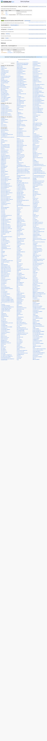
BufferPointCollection (5, 176)
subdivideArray (35, 211)
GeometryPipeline (20, 146)
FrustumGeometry (20, 116)
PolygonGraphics (36, 79)
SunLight (34, 214)
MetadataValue (19, 303)
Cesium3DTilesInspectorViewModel (39, 308)
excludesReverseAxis (20, 97)
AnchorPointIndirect (4, 130)
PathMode (18, 345)
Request (34, 144)
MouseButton (19, 318)
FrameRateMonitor (20, 113)
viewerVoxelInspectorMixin (38, 354)
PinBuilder (19, 355)
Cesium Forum (39, 56)
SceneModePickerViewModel (37, 340)
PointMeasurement (4, 92)
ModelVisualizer (20, 314)
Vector (2, 123)
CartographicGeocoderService (6, 215)
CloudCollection (4, 255)
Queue (34, 131)
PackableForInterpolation (21, 334)
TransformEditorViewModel (5, 97)
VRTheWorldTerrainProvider (38, 283)
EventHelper (19, 96)
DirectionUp (3, 353)
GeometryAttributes (20, 141)
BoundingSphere (15, 25)
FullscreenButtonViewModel (38, 318)
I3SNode (18, 214)
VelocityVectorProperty (37, 264)
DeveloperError (3, 350)
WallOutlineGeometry (36, 288)
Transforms (35, 247)
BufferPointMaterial (4, 178)
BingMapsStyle (3, 159)
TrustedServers (35, 252)
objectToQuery (19, 325)
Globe (18, 161)
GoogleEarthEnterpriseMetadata (22, 170)
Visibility (35, 273)
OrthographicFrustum (20, 331)
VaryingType (35, 261)
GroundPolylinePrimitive (21, 189)
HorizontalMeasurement (5, 81)
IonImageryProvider (20, 241)
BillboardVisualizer (4, 152)
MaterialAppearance (20, 282)
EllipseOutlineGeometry (21, 73)
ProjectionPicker (36, 335)
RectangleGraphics (36, 137)
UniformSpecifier (36, 256)
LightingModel (19, 273)
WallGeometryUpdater (36, 285)
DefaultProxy (3, 344)
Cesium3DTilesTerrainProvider (6, 228)
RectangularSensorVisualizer (6, 115)
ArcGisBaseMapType (4, 133)
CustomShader (3, 324)
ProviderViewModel (36, 338)
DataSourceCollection (5, 337)
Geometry (18, 138)
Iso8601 (18, 246)
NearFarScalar (19, 321)
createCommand (35, 315)
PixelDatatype (19, 357)
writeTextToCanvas (36, 299)
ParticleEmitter (20, 341)
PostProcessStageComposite (38, 109)
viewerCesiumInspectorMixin (38, 350)
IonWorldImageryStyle (21, 243)
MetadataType (19, 302)
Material (18, 281)
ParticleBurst (19, 339)
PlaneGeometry (35, 61)
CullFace (2, 317)
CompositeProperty (4, 272)
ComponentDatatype (4, 264)
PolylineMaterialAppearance (38, 95)
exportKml (18, 99)
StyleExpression (36, 210)
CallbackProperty (4, 204)
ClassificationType (4, 243)
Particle (18, 338)
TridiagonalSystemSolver (37, 251)
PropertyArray (35, 119)
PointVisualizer (36, 75)
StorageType (35, 206)
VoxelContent (35, 277)
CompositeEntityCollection (6, 268)
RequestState (35, 148)
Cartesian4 (3, 212)
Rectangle (34, 133)
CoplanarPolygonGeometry (5, 287)
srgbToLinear (35, 199)
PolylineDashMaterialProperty (38, 88)
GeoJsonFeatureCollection (21, 131)
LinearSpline (19, 275)
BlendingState (3, 163)
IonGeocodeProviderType (21, 238)
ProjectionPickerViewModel (38, 336)
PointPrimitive (35, 72)
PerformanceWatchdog (36, 332)
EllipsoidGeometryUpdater (21, 79)
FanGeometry (3, 118)
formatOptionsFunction (5, 77)
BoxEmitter (3, 168)
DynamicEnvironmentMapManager (22, 64)
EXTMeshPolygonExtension (21, 105)
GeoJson (18, 127)
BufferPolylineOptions (5, 194)
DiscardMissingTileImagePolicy (6, 356)
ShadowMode (35, 179)
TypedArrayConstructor (37, 255)
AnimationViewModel (36, 303)
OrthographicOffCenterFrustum (22, 333)
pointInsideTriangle (36, 71)
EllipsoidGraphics (20, 80)
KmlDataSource (19, 254)
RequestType (35, 149)
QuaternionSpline (36, 128)
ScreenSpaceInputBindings (37, 170)
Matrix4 (18, 290)
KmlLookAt (18, 257)
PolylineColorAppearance (37, 87)
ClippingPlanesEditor (5, 70)
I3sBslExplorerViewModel (37, 324)
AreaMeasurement (4, 68)
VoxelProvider (35, 280)
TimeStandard (35, 243)
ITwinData (18, 247)
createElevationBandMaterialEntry (7, 300)
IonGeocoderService (20, 239)
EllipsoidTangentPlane (21, 85)
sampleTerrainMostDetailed (38, 157)
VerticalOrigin (35, 268)
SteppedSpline (35, 203)
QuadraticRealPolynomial (37, 123)
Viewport (34, 271)
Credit (2, 312)
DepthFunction (3, 346)
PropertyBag (35, 120)
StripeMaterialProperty (37, 207)
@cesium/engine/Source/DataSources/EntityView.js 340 (37, 38)
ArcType (2, 139)
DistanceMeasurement (4, 72)
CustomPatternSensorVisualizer (6, 111)
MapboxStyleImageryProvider (22, 278)
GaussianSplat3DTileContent (22, 120)
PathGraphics (19, 343)
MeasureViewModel (4, 90)
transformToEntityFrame (37, 248)
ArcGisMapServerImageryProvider (7, 134)
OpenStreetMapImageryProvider (22, 329)
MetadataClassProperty (21, 295)
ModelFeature (19, 310)
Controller (3, 284)
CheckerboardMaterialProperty (6, 236)
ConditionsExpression (5, 276)
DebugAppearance (4, 340)
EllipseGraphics (20, 72)
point (34, 67)
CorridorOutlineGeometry (5, 296)
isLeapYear (19, 245)
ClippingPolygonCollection (6, 248)
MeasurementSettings (4, 88)
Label (18, 262)
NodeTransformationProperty (22, 323)
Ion (17, 237)
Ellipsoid (7, 14)
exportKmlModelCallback (21, 100)
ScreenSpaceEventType (37, 169)
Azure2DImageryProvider (5, 146)
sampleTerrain (35, 156)
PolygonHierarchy (36, 80)
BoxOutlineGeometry (4, 174)
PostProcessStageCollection (38, 108)
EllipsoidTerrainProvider (21, 87)
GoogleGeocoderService (21, 175)
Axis (1, 143)
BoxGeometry (3, 170)
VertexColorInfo (36, 265)
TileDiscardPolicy (36, 230)
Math (17, 286)
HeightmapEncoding (20, 196)
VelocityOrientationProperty (38, 263)
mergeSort (18, 291)
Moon (17, 315)
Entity (6, 11)
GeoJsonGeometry (20, 132)
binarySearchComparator (5, 155)
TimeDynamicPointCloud (37, 235)
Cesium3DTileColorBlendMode (6, 219)
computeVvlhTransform (5, 275)
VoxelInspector (35, 355)
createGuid (3, 304)
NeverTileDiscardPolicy (21, 322)
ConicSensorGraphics (4, 105)
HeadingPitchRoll (20, 193)
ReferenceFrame (35, 140)
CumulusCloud (3, 320)
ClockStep (2, 252)
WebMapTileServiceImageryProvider (39, 293)
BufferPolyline (3, 188)
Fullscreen (19, 119)
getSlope (2, 78)
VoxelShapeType (35, 281)
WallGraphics (35, 287)
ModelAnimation (19, 306)
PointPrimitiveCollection (37, 73)
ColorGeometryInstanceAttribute (7, 260)
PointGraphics (35, 69)
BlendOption (3, 164)
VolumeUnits (3, 101)
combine (2, 263)
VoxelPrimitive (35, 279)
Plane (18, 359)
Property (34, 117)
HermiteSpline (19, 201)
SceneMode (34, 160)
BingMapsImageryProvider (5, 158)
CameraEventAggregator (5, 207)
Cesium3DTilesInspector (37, 307)
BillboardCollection (4, 150)
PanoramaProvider (20, 337)
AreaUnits (2, 69)
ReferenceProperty (36, 141)
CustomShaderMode (4, 325)
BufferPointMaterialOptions (6, 179)
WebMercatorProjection (37, 295)
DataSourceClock (4, 336)
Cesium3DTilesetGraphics (5, 224)
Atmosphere (3, 142)
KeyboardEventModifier (21, 251)
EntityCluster (19, 89)
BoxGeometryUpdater (4, 171)
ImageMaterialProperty (21, 221)
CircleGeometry (3, 239)
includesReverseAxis (20, 229)
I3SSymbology (19, 218)
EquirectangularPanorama (21, 93)
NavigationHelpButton (37, 330)
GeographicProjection (21, 124)
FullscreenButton (36, 316)
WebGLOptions (35, 291)
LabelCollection (20, 263)
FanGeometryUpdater (4, 119)
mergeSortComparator (20, 293)
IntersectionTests (20, 234)
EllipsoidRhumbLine (20, 83)
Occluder (18, 326)
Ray (33, 132)
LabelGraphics (19, 265)
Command (34, 314)
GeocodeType (19, 123)
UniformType (35, 257)
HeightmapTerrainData (21, 197)
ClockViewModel (35, 312)
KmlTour (18, 258)
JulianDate (9, 51)
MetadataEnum (19, 298)
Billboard (2, 148)
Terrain (34, 218)
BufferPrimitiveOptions (5, 200)
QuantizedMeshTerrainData (37, 124)
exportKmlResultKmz (20, 103)
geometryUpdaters (20, 149)
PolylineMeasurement (4, 93)
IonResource (19, 242)
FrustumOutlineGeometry (21, 117)
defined (2, 345)
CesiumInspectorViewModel (37, 311)
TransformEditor (4, 96)
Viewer (34, 347)
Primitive (34, 113)
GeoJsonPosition (20, 133)
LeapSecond (19, 270)
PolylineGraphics (36, 93)
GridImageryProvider (20, 184)
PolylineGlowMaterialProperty (38, 92)
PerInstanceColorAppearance (22, 350)
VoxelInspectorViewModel (37, 356)
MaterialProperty (20, 285)
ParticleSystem (19, 342)
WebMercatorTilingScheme (37, 296)
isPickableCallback (4, 82)
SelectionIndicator (36, 342)
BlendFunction (3, 162)
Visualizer (35, 275)
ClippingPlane (3, 244)
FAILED (18, 108)
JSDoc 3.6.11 (27, 59)
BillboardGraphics (4, 151)
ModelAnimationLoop (20, 309)
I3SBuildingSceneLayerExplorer (38, 326)
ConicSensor (3, 104)
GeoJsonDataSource (20, 128)
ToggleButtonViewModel (37, 346)
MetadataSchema (19, 301)
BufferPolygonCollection (5, 183)
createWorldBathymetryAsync (6, 308)
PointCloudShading (36, 68)
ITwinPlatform (19, 249)
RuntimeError (35, 152)
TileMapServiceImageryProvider (38, 231)
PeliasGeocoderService (21, 347)
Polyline (34, 83)
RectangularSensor (4, 112)
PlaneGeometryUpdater (37, 63)
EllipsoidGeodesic (20, 76)
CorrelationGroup (4, 291)
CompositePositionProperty (6, 271)
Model (18, 305)
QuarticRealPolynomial (37, 125)
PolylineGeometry (36, 89)
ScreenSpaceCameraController (38, 164)
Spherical (34, 195)
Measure (2, 84)
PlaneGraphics (35, 64)
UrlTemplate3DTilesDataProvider (39, 259)
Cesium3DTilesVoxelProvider (6, 231)
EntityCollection (20, 91)
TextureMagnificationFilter (38, 222)
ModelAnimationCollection (21, 307)
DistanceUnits (3, 73)
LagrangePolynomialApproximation (23, 269)
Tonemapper (35, 244)
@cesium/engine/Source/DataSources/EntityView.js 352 (37, 25)
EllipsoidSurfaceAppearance (22, 84)
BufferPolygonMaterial (5, 184)
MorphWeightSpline (20, 317)
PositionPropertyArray (37, 105)
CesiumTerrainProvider (5, 232)
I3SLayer (18, 213)
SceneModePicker (36, 339)
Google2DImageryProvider (21, 165)
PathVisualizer (19, 346)
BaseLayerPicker (36, 304)
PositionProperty (36, 104)
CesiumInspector (36, 310)
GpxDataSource (19, 180)
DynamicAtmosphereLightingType (22, 63)
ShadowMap (34, 178)
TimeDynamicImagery (36, 234)
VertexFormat (35, 267)
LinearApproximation (20, 274)
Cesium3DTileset (4, 223)
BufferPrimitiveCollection (6, 196)
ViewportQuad (35, 272)
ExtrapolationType (20, 107)
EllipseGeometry (20, 69)
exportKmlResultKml (20, 101)
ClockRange (3, 251)
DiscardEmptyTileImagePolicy (6, 354)
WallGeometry (35, 284)
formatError (19, 112)
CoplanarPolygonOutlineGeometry (7, 288)
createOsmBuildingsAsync (5, 305)
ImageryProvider (20, 226)
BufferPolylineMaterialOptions (6, 192)
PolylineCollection (36, 85)
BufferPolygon (3, 182)
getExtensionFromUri (20, 154)
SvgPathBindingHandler (5, 94)
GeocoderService (20, 121)
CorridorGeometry (4, 292)
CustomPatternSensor (4, 108)
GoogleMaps (19, 176)
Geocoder (34, 319)
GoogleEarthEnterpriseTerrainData (23, 171)
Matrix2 (18, 287)
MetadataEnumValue (20, 299)
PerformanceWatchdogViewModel (38, 334)
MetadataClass (19, 294)
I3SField (18, 210)
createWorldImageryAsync (5, 309)
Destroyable (3, 348)
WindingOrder (35, 297)
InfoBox (34, 327)
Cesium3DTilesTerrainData (5, 227)
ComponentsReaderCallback (5, 267)
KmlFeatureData (19, 255)
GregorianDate (19, 181)
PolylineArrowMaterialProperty (38, 84)
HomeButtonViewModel (36, 323)
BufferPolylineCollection (5, 190)
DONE (17, 61)
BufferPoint (3, 175)
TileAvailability (36, 227)
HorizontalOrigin (20, 204)
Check (2, 235)
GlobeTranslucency (20, 162)
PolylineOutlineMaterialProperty (39, 96)
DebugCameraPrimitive (5, 341)
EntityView (19, 92)
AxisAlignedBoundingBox (5, 144)
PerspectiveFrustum (20, 351)
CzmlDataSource (3, 333)
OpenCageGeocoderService (21, 327)
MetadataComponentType (21, 297)
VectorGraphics (3, 124)
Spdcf (34, 190)
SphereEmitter (35, 191)
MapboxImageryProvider (21, 277)
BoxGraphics (3, 172)
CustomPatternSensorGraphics (6, 109)
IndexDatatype (19, 230)
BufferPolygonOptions (5, 187)
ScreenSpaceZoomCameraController (39, 175)
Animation (34, 302)
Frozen (18, 115)
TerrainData (35, 219)
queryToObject (35, 129)
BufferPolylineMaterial (5, 191)
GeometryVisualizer (20, 150)
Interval (18, 235)
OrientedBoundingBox (20, 330)
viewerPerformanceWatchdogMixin (39, 352)
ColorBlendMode (3, 259)
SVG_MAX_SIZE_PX (36, 215)
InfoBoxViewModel (36, 328)
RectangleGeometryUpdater (37, 136)
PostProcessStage (36, 107)
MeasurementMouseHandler (5, 86)
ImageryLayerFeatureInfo (21, 225)
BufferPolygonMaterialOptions (6, 186)
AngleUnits (3, 66)
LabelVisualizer (20, 267)
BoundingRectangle (4, 166)
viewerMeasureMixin (4, 100)
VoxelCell (34, 276)
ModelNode (18, 313)
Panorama (18, 335)
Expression (19, 104)
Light (18, 271)
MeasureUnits (3, 89)
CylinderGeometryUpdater (5, 329)
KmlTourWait (19, 261)
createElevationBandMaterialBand (7, 299)
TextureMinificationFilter (38, 223)
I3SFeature (19, 209)
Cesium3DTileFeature (4, 220)
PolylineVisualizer (36, 97)
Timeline (34, 344)
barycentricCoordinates (5, 147)
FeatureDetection (20, 109)
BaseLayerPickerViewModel (37, 306)
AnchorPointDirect (4, 129)
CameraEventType (4, 208)
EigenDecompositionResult (21, 68)
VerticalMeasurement (4, 98)
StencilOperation (36, 202)
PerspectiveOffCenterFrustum (22, 353)
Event (18, 95)
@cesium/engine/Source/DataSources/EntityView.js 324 (37, 6)
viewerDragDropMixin (36, 351)
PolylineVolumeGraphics (37, 101)
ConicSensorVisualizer (5, 107)
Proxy (34, 121)
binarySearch (3, 154)
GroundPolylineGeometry (21, 188)
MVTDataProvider (20, 319)
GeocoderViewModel (36, 320)
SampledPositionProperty (37, 153)
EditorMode (3, 74)
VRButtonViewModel (36, 359)
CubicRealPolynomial (4, 316)
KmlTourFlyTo (19, 259)
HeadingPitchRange (20, 192)
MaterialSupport (20, 283)
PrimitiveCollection (36, 115)
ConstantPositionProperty (5, 279)
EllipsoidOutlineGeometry (21, 81)
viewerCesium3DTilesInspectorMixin (39, 348)
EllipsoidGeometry (20, 77)
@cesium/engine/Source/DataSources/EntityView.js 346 (37, 29)
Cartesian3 (27, 20)
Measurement (3, 85)
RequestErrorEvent (36, 145)
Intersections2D (20, 233)
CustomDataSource (4, 321)
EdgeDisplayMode (20, 67)
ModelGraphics (19, 311)
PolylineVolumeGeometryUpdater (38, 100)
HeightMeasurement (4, 80)
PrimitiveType (35, 116)
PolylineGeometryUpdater (37, 91)
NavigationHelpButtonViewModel (38, 331)
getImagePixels (19, 158)
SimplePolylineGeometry (37, 183)
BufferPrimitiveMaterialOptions (7, 199)
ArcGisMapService (4, 135)
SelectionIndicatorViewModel (38, 343)
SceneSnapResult (36, 161)
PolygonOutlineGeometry (37, 81)
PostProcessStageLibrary (37, 111)
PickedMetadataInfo (20, 354)
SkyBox (34, 187)
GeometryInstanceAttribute (22, 145)
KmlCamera (18, 253)
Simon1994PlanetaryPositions (38, 182)
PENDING (18, 349)
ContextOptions (3, 283)
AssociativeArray (4, 140)
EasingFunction (19, 65)
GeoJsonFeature (19, 129)
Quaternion (35, 127)
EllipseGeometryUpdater (21, 71)
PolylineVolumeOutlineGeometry (38, 103)
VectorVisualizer (4, 126)
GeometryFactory (20, 142)
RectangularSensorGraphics (6, 113)
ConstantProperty (4, 280)
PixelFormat (19, 358)
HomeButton (35, 322)
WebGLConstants (35, 289)
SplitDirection (35, 198)
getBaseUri (19, 153)
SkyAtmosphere (35, 186)
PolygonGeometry (36, 76)
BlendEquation (3, 160)
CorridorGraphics (4, 295)
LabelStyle (19, 266)
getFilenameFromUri (20, 157)
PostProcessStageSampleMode (38, 112)
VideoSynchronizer (36, 269)
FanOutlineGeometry (4, 122)
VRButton (34, 358)
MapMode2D (18, 279)
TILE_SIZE (34, 226)
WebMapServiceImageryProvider (38, 292)
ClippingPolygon (4, 247)
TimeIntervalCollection (37, 238)
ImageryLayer (19, 222)
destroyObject (3, 349)
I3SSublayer (19, 217)
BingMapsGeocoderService (5, 156)
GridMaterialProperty (21, 185)
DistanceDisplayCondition (5, 357)
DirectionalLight (4, 352)
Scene (6, 13)
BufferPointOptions (4, 180)
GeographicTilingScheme (21, 125)
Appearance (3, 131)
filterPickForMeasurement (5, 76)
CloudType (2, 256)
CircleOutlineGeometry (5, 240)
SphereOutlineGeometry (37, 194)
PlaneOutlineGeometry (37, 65)
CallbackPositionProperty (5, 203)
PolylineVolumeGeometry (37, 99)
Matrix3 (18, 289)
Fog (17, 111)
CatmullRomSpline (4, 216)
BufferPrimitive (4, 195)
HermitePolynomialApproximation (23, 200)
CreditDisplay (3, 313)
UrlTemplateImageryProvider (38, 260)
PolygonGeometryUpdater (37, 77)
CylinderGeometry (4, 328)
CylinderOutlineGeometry (5, 332)
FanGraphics (3, 120)
